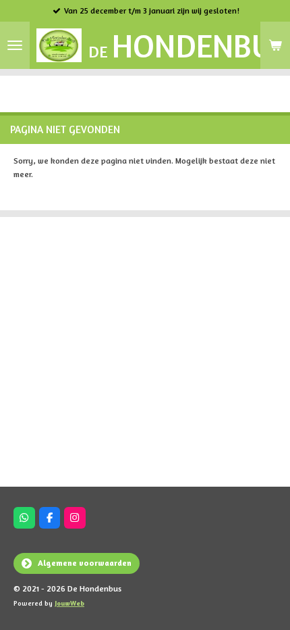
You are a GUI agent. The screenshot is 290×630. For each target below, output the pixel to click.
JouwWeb (69, 603)
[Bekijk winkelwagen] (275, 45)
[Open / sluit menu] (15, 45)
